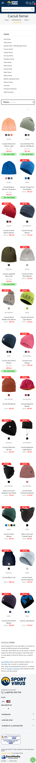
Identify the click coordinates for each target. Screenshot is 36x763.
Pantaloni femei (9, 59)
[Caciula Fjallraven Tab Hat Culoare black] (9, 438)
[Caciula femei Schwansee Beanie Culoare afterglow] (27, 482)
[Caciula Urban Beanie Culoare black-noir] (11, 525)
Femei (6, 34)
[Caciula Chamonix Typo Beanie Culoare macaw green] (27, 308)
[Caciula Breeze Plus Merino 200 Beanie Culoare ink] (26, 135)
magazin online (6, 753)
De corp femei (8, 56)
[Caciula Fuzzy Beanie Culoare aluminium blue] (26, 352)
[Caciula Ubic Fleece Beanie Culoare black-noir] (10, 352)
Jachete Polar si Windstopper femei (15, 46)
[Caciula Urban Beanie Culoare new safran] (9, 525)
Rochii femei (8, 66)
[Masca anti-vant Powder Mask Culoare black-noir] (27, 525)
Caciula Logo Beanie (27, 621)
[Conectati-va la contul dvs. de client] (30, 3)
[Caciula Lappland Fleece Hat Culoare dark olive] (9, 265)
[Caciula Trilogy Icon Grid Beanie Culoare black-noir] (28, 178)
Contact (3, 761)
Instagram (8, 708)
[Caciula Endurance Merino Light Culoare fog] (9, 135)
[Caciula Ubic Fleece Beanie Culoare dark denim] (7, 352)
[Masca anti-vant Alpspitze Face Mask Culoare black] (9, 482)
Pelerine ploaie (9, 92)
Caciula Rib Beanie (8, 404)
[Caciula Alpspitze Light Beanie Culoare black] (27, 438)
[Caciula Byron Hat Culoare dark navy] (9, 569)
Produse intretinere (10, 89)
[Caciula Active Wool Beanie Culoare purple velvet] (10, 612)
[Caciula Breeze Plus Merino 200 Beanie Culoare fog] (28, 135)
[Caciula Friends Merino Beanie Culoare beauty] (10, 222)
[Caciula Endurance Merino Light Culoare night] (6, 135)
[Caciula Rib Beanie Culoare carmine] (9, 395)
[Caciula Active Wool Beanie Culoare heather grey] (7, 612)
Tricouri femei (8, 49)
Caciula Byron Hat (8, 577)
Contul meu (13, 761)
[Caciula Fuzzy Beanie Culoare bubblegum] (28, 352)
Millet (6, 666)
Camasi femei (8, 52)
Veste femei (7, 42)
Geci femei (7, 39)
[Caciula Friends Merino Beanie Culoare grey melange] (7, 222)
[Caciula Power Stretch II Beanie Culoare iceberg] (27, 569)
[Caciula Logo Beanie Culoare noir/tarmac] (26, 612)
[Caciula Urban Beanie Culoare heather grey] (3, 525)
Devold (9, 669)
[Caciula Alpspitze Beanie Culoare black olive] (28, 395)
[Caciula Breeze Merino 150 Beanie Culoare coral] (6, 178)
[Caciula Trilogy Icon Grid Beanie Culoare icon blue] (26, 178)
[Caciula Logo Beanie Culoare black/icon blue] (28, 612)
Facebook (3, 708)
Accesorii (7, 85)
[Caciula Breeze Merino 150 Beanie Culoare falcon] (11, 178)
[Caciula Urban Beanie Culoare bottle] (14, 525)
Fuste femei (7, 62)
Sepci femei (7, 72)
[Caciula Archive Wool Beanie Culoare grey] (27, 265)
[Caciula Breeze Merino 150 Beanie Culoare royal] (9, 178)
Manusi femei (8, 82)
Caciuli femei (8, 69)
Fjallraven (16, 669)
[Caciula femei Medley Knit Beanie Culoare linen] (9, 308)
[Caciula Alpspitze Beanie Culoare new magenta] (26, 395)
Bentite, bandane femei (11, 79)
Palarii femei (8, 75)
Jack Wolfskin (5, 662)
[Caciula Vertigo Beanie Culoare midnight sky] (27, 222)
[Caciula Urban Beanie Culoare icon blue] (6, 525)
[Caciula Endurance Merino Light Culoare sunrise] (11, 135)
